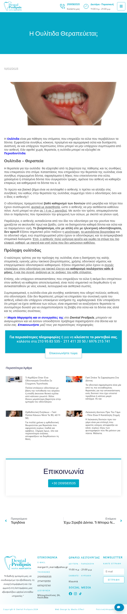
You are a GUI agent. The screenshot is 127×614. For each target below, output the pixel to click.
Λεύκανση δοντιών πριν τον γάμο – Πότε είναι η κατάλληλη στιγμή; (102, 414)
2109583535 (73, 4)
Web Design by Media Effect (69, 609)
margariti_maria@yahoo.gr (53, 567)
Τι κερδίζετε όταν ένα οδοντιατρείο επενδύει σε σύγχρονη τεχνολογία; (38, 380)
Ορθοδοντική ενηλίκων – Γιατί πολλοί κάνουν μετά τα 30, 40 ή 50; (42, 415)
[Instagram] (75, 593)
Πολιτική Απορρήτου (106, 609)
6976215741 (44, 585)
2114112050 (44, 581)
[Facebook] (70, 593)
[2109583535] (62, 6)
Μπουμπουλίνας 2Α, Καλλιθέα (49, 596)
